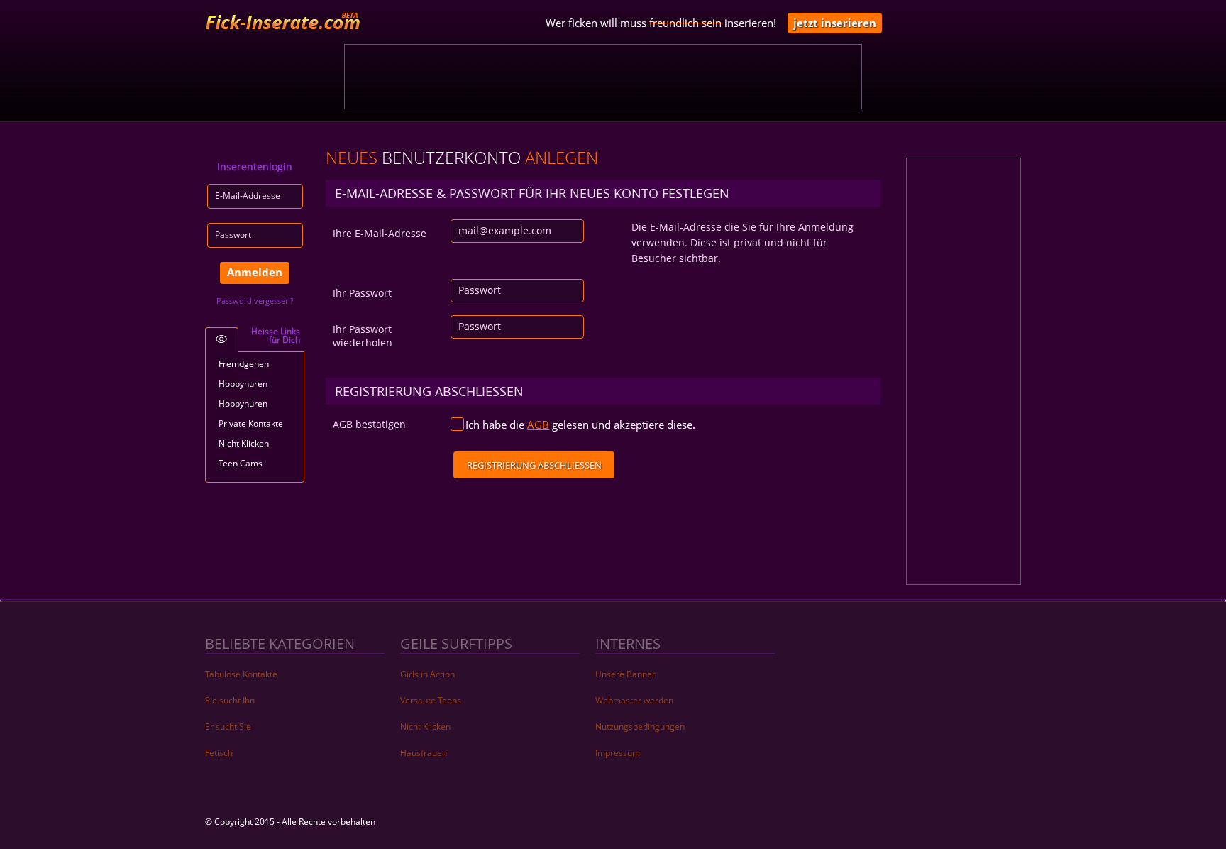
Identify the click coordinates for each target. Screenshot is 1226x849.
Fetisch (219, 753)
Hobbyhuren (243, 384)
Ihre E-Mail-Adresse (379, 233)
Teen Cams (241, 463)
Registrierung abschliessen (534, 465)
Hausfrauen (423, 753)
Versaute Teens (430, 700)
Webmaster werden (634, 700)
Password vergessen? (255, 300)
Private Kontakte (251, 423)
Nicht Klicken (244, 443)
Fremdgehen (244, 364)
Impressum (617, 753)
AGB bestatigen (369, 424)
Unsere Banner (625, 674)
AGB (538, 424)
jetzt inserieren (834, 23)
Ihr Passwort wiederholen (362, 335)
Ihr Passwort (362, 293)
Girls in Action (427, 674)
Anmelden (254, 272)
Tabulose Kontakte (241, 674)
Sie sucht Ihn (230, 700)
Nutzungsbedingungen (640, 727)
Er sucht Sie (228, 727)
